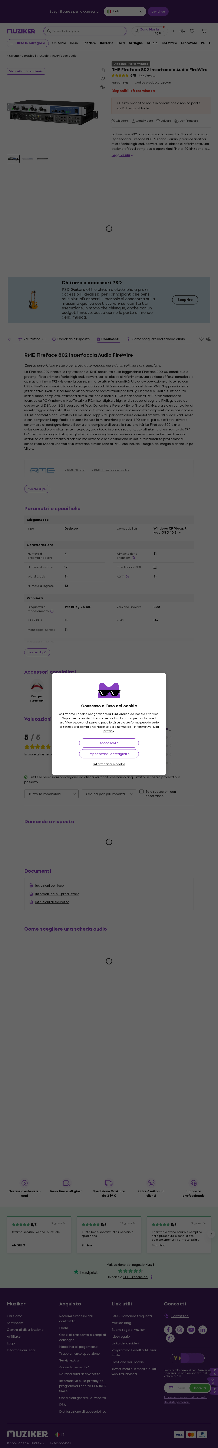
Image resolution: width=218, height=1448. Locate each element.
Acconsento (109, 743)
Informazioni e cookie (109, 764)
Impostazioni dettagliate (109, 753)
